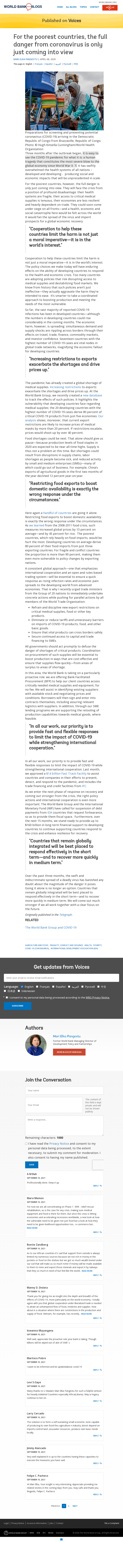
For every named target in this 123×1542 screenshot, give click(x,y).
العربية (58, 64)
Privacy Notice (59, 1143)
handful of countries (57, 513)
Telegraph (65, 915)
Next (75, 1506)
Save (31, 1165)
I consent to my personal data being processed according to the (59, 997)
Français (39, 64)
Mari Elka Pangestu (25, 59)
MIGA (50, 1532)
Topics (83, 7)
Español (49, 64)
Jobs (51, 1523)
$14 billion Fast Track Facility (66, 773)
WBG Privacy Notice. (98, 997)
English (29, 64)
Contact (94, 7)
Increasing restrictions (65, 387)
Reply (96, 1185)
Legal (6, 1523)
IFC (84, 786)
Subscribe (17, 1006)
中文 (76, 64)
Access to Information (37, 1523)
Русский (67, 64)
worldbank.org (108, 2)
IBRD (31, 1532)
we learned (36, 525)
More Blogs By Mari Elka (69, 1052)
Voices (74, 21)
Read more (32, 1228)
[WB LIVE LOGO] (110, 8)
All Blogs (71, 7)
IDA (49, 812)
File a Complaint (112, 1523)
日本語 (11, 991)
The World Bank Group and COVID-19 (50, 927)
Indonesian (28, 991)
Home (60, 7)
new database (92, 395)
